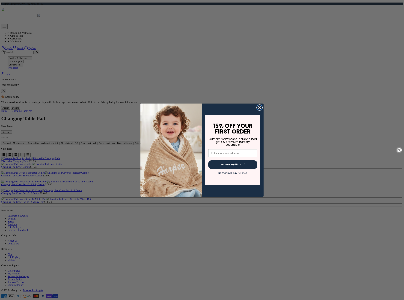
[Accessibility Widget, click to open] (399, 150)
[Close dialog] (259, 107)
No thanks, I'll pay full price (232, 173)
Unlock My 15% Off (233, 164)
